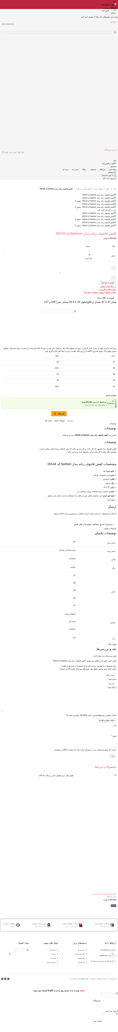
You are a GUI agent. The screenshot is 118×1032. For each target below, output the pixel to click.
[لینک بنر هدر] (59, 516)
